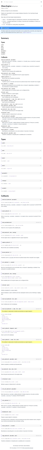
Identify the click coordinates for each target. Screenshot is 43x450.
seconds (19, 265)
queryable (16, 202)
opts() (2, 49)
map (9, 183)
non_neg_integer (11, 191)
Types (3, 42)
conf (12, 202)
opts (24, 301)
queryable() (3, 50)
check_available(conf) (6, 69)
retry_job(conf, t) (5, 121)
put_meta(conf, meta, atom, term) (8, 109)
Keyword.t (9, 168)
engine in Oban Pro (25, 32)
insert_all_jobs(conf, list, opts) (8, 95)
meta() (2, 47)
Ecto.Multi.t (4, 323)
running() (3, 52)
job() (2, 46)
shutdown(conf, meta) (5, 126)
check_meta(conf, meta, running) (8, 73)
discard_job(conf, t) (5, 80)
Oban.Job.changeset (18, 301)
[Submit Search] (4, 2)
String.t (20, 225)
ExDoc (15, 447)
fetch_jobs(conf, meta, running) (8, 88)
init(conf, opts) (4, 92)
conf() (2, 44)
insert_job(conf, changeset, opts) (8, 100)
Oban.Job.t (9, 153)
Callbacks (4, 57)
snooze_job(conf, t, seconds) (7, 129)
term (15, 332)
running (17, 235)
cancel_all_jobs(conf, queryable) (8, 59)
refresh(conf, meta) (5, 112)
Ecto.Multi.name (5, 318)
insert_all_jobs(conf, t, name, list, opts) (10, 99)
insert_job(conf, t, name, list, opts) (9, 104)
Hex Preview (21, 445)
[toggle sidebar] (1, 2)
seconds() (3, 53)
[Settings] (41, 2)
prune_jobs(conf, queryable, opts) (8, 105)
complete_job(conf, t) (6, 76)
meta (13, 235)
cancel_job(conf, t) (5, 64)
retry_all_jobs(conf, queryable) (8, 116)
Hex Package (15, 445)
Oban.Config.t (9, 145)
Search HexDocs (27, 445)
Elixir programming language (28, 447)
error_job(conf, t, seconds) (7, 83)
